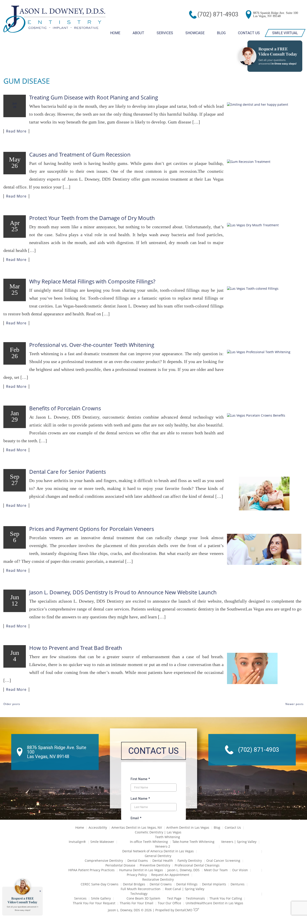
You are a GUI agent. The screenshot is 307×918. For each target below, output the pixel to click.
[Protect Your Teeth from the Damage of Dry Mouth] (264, 240)
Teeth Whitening (167, 837)
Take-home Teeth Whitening (193, 841)
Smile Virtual (285, 33)
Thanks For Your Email (136, 903)
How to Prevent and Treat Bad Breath (75, 647)
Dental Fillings (187, 884)
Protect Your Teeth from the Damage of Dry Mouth (92, 218)
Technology (138, 893)
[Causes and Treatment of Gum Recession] (264, 176)
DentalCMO (184, 910)
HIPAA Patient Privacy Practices (91, 870)
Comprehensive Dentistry (104, 860)
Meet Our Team (216, 870)
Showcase (195, 33)
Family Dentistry (190, 860)
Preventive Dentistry (155, 865)
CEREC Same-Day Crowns (99, 884)
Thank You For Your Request (94, 903)
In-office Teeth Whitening (149, 841)
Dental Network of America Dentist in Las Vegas (158, 851)
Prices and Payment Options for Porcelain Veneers (91, 528)
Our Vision (240, 870)
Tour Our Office (169, 903)
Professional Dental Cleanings (197, 865)
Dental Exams (137, 860)
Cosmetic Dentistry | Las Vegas (158, 832)
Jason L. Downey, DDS (183, 870)
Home (115, 33)
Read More (16, 131)
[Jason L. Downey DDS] (54, 20)
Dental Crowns (161, 884)
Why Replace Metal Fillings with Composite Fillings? (92, 281)
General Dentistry (158, 856)
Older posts (11, 704)
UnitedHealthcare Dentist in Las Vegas (214, 903)
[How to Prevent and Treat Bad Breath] (264, 668)
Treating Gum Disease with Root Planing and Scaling (93, 97)
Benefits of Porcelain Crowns (65, 408)
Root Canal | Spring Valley (184, 889)
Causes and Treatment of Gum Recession (80, 154)
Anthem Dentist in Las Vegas (187, 827)
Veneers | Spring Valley (238, 841)
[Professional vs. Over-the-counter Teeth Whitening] (264, 363)
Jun (15, 104)
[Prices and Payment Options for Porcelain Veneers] (264, 549)
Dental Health (162, 860)
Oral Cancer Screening (223, 860)
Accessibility (98, 827)
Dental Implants (214, 884)
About (138, 33)
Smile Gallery (101, 898)
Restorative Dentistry (158, 879)
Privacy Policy (137, 875)
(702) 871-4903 (217, 14)
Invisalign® (77, 841)
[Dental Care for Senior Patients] (264, 493)
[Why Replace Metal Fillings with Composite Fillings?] (264, 303)
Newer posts (294, 704)
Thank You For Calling (225, 898)
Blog (221, 33)
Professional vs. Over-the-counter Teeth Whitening (91, 344)
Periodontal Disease (120, 865)
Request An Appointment (170, 875)
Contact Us (249, 33)
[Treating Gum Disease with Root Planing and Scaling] (264, 119)
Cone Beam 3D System (143, 898)
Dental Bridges (134, 884)
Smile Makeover (102, 841)
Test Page (174, 898)
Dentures (238, 884)
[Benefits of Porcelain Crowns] (264, 430)
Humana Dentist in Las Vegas (141, 870)
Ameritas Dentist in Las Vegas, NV (136, 827)
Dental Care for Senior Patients (67, 471)
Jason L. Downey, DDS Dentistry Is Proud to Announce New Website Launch (123, 592)
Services (165, 33)
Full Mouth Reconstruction (140, 889)
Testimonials (195, 898)
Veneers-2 (162, 846)
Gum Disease (26, 81)
